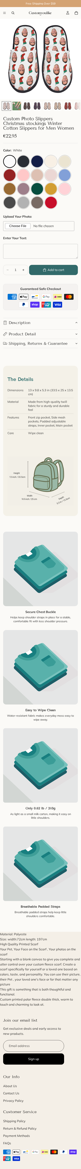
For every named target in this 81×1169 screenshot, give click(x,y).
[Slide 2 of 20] (16, 106)
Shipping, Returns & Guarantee (38, 343)
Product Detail (22, 334)
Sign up (33, 1059)
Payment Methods (16, 1136)
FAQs (7, 1143)
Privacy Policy (13, 1101)
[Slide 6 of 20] (57, 106)
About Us (10, 1086)
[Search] (13, 13)
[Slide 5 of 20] (47, 106)
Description (19, 322)
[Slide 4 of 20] (37, 106)
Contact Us (11, 1093)
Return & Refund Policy (20, 1128)
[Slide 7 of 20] (68, 106)
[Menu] (4, 12)
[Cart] (76, 13)
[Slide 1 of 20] (6, 106)
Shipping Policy (14, 1121)
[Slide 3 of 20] (27, 106)
